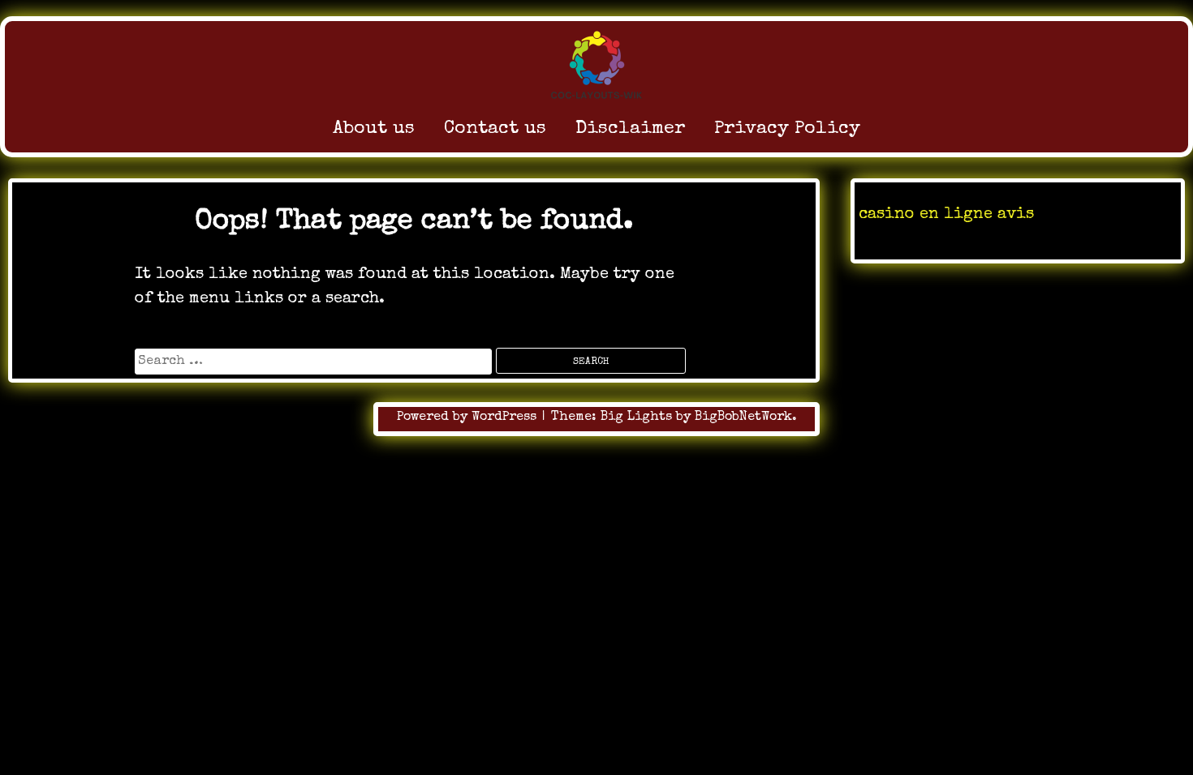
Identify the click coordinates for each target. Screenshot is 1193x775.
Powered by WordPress (469, 417)
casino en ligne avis (946, 215)
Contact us (495, 129)
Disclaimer (630, 129)
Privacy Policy (787, 129)
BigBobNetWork (743, 417)
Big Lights (636, 417)
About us (374, 129)
